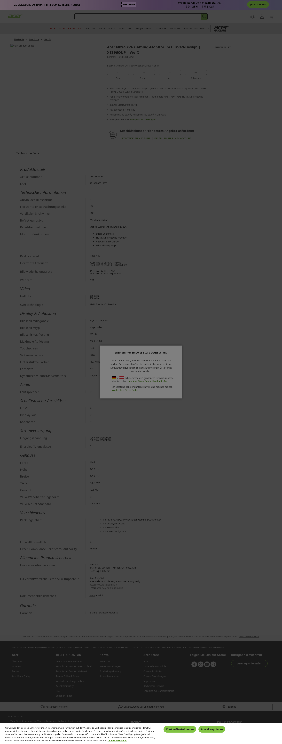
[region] (141, 733)
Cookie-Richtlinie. (117, 740)
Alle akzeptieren (212, 729)
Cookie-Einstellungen (180, 729)
